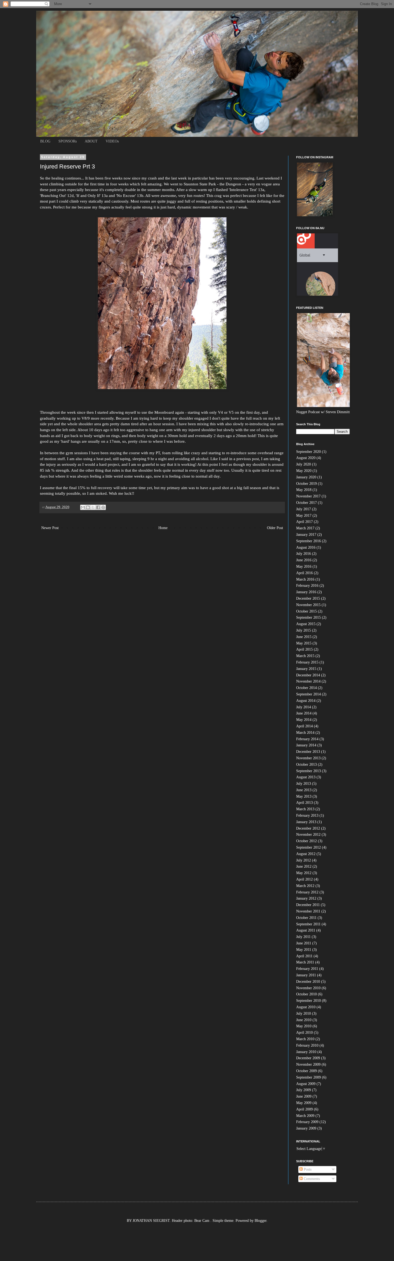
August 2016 (305, 547)
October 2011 (306, 918)
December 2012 (308, 828)
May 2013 (303, 796)
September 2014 (308, 694)
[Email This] (83, 507)
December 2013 (308, 752)
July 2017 (303, 509)
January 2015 (306, 669)
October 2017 (306, 503)
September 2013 (308, 771)
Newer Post (50, 528)
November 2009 (308, 1064)
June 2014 (303, 713)
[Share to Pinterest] (103, 507)
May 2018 (303, 490)
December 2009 (308, 1058)
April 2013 (304, 803)
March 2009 (305, 1116)
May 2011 (303, 950)
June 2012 (303, 866)
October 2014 (306, 688)
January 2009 (306, 1128)
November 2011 (308, 911)
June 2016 (303, 560)
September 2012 (308, 847)
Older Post (275, 528)
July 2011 (303, 937)
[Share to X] (93, 507)
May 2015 (303, 643)
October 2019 (306, 484)
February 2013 (307, 815)
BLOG (45, 141)
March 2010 (305, 1039)
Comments (311, 1179)
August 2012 (305, 854)
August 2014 (305, 701)
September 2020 (308, 452)
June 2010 (303, 1020)
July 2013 (303, 784)
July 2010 (303, 1013)
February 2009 (307, 1122)
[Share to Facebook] (98, 507)
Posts (307, 1169)
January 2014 (306, 745)
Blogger (260, 1221)
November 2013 (308, 758)
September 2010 (308, 1001)
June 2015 (303, 637)
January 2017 (306, 535)
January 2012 (306, 898)
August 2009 (305, 1084)
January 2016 (306, 592)
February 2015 (307, 662)
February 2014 (307, 739)
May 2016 (303, 566)
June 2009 (303, 1096)
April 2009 (304, 1109)
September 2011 (308, 924)
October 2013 (306, 765)
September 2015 (308, 617)
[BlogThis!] (88, 507)
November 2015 (308, 605)
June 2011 (303, 943)
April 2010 (304, 1033)
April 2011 (304, 956)
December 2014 (308, 675)
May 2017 (303, 516)
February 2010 (307, 1045)
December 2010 (308, 982)
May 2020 (303, 471)
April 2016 (304, 573)
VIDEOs (112, 141)
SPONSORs (67, 141)
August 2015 (305, 624)
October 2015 (306, 611)
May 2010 (303, 1026)
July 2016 (303, 554)
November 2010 (308, 988)
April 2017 (304, 522)
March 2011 (305, 962)
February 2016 (307, 586)
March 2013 (305, 809)
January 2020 (306, 477)
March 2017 (305, 528)
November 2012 (308, 835)
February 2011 (307, 969)
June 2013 (303, 790)
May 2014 (303, 720)
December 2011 (308, 905)
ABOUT (91, 141)
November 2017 (308, 496)
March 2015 (305, 656)
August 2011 (305, 930)
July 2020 (303, 464)
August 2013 (305, 777)
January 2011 (306, 975)
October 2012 (306, 841)
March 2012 (305, 886)
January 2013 (306, 822)
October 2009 (306, 1071)
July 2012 (303, 860)
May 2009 (303, 1103)
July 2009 (303, 1090)
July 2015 (303, 630)
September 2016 (308, 541)
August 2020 (305, 458)
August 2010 (305, 1007)
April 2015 (304, 649)
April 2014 (304, 726)
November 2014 (308, 681)
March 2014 (305, 733)
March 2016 (305, 579)
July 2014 (303, 707)
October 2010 (306, 994)
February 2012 (307, 892)
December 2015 (308, 598)
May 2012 (303, 873)
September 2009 (308, 1077)
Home (163, 528)
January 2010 (306, 1052)
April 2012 (304, 879)
